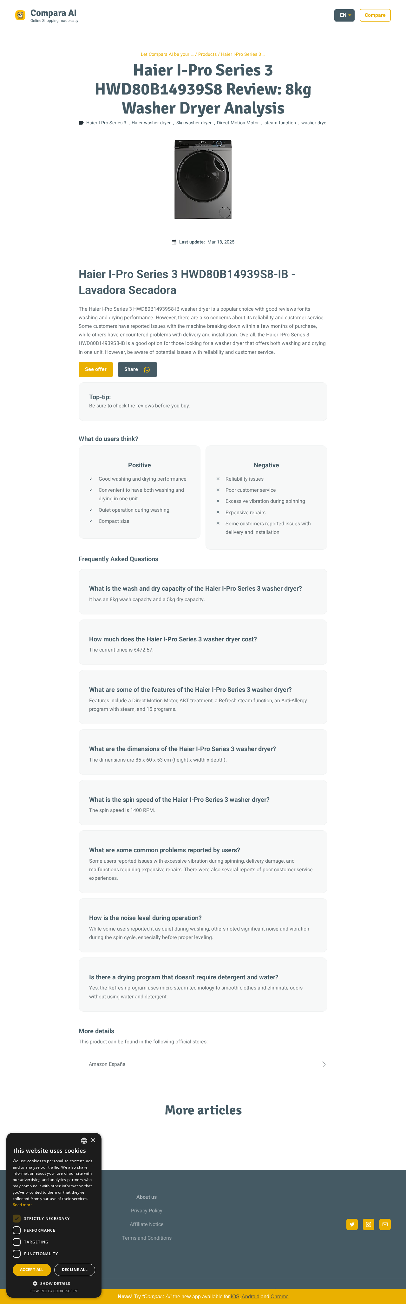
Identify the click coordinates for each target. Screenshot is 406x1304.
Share (131, 369)
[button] (54, 1283)
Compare (375, 15)
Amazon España (107, 1064)
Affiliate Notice (147, 1224)
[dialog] (54, 1215)
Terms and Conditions (147, 1238)
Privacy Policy (146, 1211)
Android (250, 1296)
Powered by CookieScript (54, 1290)
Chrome (280, 1296)
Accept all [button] (32, 1269)
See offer (96, 369)
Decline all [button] (75, 1269)
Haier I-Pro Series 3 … (243, 54)
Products (207, 54)
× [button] (92, 1140)
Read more (23, 1204)
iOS (235, 1296)
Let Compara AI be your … (167, 54)
